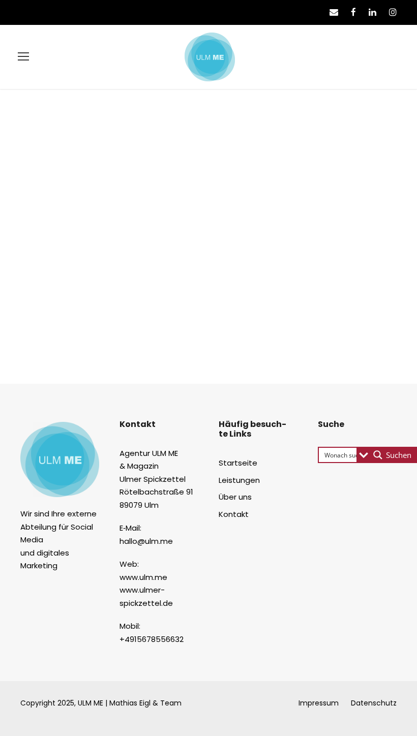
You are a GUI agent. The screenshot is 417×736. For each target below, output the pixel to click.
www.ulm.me (143, 577)
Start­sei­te (238, 462)
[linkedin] (372, 12)
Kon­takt (234, 514)
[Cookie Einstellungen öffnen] (22, 723)
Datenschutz (374, 703)
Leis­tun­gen (239, 480)
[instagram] (393, 12)
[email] (334, 12)
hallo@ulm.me (146, 541)
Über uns (235, 497)
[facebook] (353, 12)
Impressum (319, 703)
